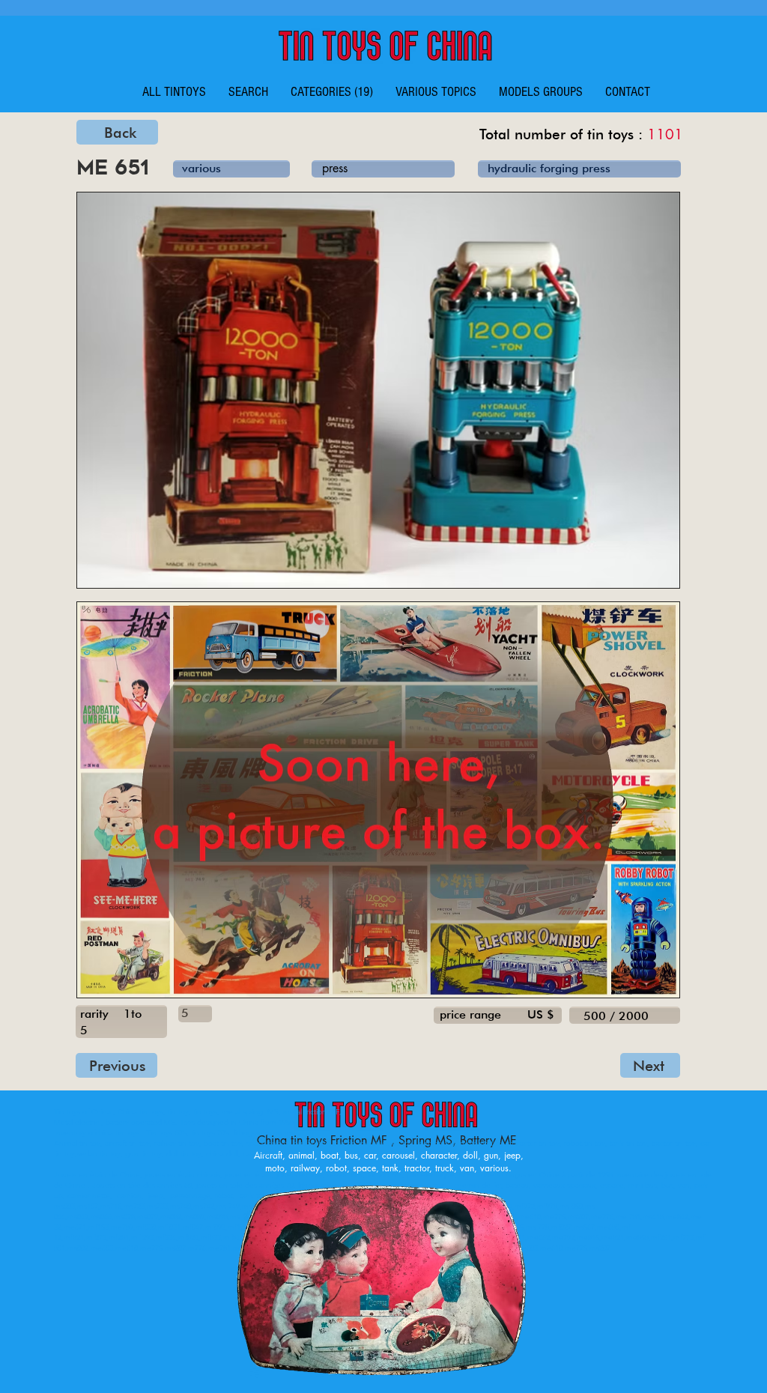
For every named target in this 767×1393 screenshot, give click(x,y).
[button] (331, 91)
